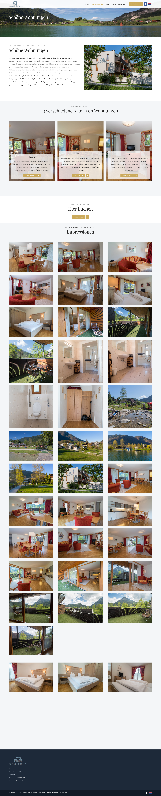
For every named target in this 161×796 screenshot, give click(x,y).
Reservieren (134, 4)
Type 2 (80, 153)
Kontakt (122, 4)
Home (87, 4)
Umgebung (111, 4)
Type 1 (32, 156)
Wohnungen (98, 4)
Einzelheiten (30, 175)
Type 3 (129, 153)
